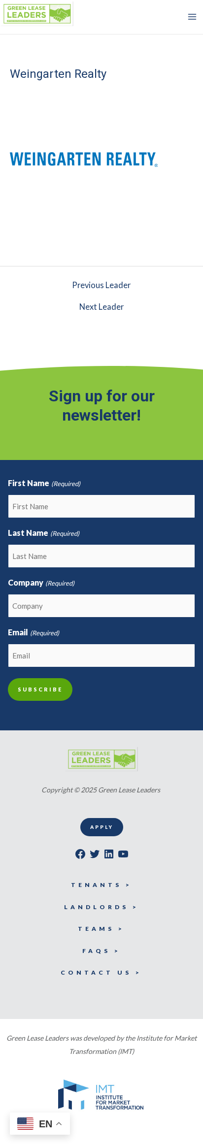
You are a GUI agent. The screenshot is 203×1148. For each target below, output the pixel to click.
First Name (44, 483)
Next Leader (101, 307)
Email (33, 632)
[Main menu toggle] (192, 17)
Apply (101, 827)
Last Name (43, 532)
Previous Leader (101, 285)
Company (41, 582)
